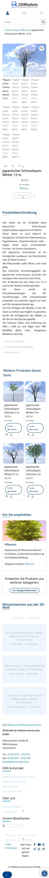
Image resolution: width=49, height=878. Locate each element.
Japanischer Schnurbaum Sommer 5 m (33, 470)
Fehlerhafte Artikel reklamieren (18, 776)
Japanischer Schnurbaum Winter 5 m (33, 408)
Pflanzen (25, 30)
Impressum (10, 835)
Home (8, 30)
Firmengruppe (9, 811)
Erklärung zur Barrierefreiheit (18, 840)
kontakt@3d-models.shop (15, 761)
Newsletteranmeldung (13, 781)
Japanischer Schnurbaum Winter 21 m (11, 470)
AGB (20, 835)
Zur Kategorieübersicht (24, 590)
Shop (16, 30)
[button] (41, 48)
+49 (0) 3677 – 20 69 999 (18, 758)
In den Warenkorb (22, 195)
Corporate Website (12, 806)
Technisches (18, 618)
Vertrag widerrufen (12, 791)
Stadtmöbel (34, 618)
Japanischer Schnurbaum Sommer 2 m (11, 408)
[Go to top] (7, 874)
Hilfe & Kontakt (10, 786)
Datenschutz (30, 835)
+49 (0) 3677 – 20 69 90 (18, 754)
